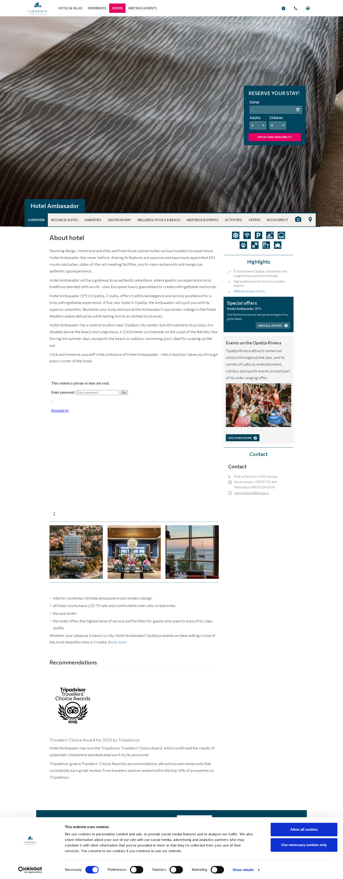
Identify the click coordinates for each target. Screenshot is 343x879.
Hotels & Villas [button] (70, 8)
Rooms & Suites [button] (64, 220)
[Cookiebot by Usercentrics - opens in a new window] (30, 869)
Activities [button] (233, 220)
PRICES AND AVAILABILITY (275, 136)
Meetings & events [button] (142, 8)
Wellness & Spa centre (249, 291)
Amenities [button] (92, 220)
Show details (243, 870)
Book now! (117, 642)
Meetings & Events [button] (202, 220)
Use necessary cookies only (304, 845)
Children (276, 118)
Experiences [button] (97, 8)
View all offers (270, 325)
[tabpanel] (171, 121)
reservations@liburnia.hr (251, 493)
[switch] (136, 869)
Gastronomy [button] (119, 220)
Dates (254, 102)
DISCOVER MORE (240, 437)
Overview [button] (36, 220)
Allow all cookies (304, 829)
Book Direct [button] (277, 220)
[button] (117, 8)
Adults (255, 118)
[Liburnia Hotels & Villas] (38, 8)
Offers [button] (254, 220)
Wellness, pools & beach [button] (158, 220)
